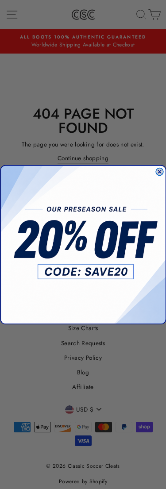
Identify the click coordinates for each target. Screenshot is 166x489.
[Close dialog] (159, 171)
